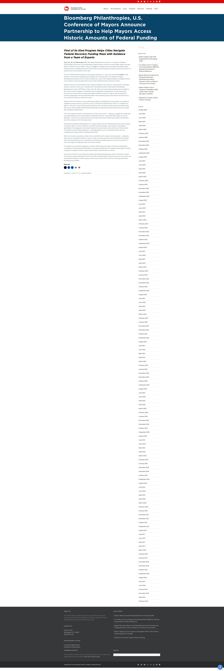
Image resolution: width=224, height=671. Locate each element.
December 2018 (144, 467)
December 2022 (144, 279)
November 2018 (144, 471)
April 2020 (142, 404)
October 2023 (143, 239)
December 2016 (144, 562)
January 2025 (143, 184)
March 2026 (142, 129)
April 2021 (142, 357)
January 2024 (143, 227)
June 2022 (142, 302)
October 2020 (143, 381)
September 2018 (144, 479)
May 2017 (142, 542)
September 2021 (144, 338)
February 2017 (143, 554)
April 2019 (142, 452)
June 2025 (142, 165)
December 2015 (144, 593)
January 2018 (143, 511)
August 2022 (143, 294)
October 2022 (143, 286)
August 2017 (143, 530)
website (121, 74)
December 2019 (144, 420)
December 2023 (144, 231)
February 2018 (143, 507)
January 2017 (143, 558)
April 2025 (142, 172)
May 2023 (142, 259)
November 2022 (144, 283)
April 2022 (142, 310)
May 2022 (142, 306)
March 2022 (142, 314)
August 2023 (143, 247)
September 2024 (144, 196)
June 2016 (142, 585)
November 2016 (144, 566)
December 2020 (144, 373)
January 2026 (143, 137)
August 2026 (143, 110)
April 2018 (142, 499)
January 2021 (143, 369)
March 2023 (142, 267)
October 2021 (143, 334)
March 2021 (142, 361)
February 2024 (143, 224)
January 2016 (143, 589)
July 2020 (142, 393)
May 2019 (142, 448)
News (83, 173)
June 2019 (142, 444)
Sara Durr (67, 173)
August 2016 (143, 577)
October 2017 (143, 522)
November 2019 (144, 424)
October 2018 (143, 475)
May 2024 (142, 212)
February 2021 (143, 365)
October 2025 (143, 149)
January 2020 (143, 416)
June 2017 (142, 538)
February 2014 (143, 601)
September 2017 (144, 526)
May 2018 (142, 495)
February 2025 (143, 180)
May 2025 (142, 169)
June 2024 (142, 208)
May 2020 (142, 400)
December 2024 (144, 188)
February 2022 (143, 318)
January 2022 (143, 322)
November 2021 (144, 330)
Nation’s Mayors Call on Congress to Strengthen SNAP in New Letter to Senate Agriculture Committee (136, 632)
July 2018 (142, 487)
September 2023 (144, 243)
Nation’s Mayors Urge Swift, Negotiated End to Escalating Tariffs (148, 59)
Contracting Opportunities (72, 645)
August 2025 (143, 157)
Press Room (88, 173)
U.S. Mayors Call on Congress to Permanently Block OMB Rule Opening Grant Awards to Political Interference (136, 620)
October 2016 (143, 569)
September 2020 (144, 385)
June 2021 (142, 349)
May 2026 (142, 121)
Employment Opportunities (72, 647)
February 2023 (143, 271)
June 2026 (142, 117)
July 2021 (142, 345)
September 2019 (144, 432)
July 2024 (142, 204)
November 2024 (144, 192)
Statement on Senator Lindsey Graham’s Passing (129, 637)
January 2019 (143, 463)
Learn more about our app (92, 656)
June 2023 (142, 255)
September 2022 (144, 290)
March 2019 (142, 455)
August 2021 (143, 341)
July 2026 (142, 114)
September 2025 (144, 153)
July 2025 (142, 161)
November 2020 (144, 377)
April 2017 (142, 546)
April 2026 (142, 125)
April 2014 (142, 597)
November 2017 (144, 518)
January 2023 (143, 275)
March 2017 (142, 550)
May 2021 (142, 353)
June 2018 (142, 491)
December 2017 (144, 514)
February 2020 (143, 412)
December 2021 (144, 326)
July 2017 (142, 534)
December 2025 (144, 141)
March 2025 (142, 176)
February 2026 (143, 133)
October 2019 (143, 428)
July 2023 (142, 251)
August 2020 (143, 389)
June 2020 (142, 397)
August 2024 (143, 200)
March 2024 (142, 220)
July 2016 (142, 581)
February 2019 (143, 459)
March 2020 (142, 408)
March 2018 (142, 503)
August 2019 (143, 436)
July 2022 (142, 298)
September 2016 (144, 573)
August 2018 (143, 483)
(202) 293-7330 (68, 634)
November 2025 (144, 145)
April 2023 (142, 263)
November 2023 (144, 235)
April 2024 (142, 216)
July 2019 (142, 440)
